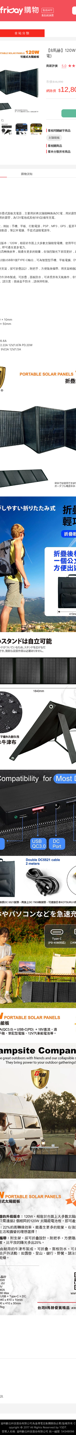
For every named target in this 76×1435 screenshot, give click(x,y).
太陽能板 (54, 137)
